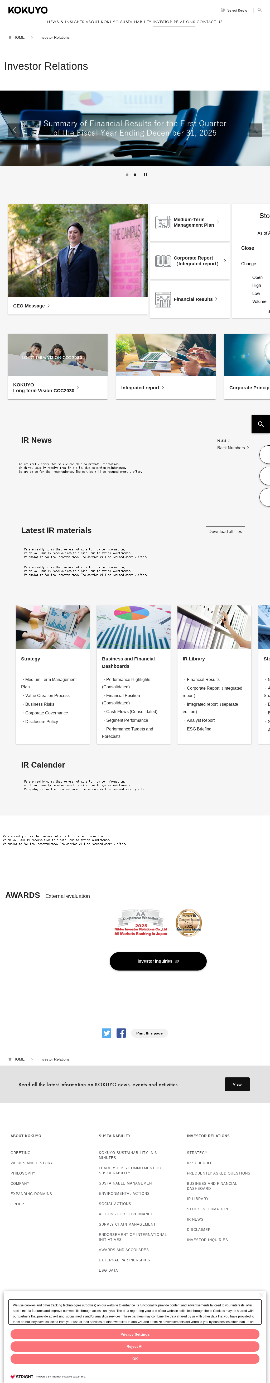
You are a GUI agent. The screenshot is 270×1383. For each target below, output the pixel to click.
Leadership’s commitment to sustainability (130, 1170)
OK (135, 1359)
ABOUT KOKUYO (26, 1136)
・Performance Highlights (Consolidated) (126, 683)
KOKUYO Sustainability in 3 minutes (128, 1155)
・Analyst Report (199, 720)
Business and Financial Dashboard (212, 1186)
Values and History (32, 1163)
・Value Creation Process (45, 695)
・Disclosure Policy (39, 721)
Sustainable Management (126, 1183)
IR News (195, 1219)
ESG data (108, 1270)
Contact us (210, 21)
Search (261, 424)
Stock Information (207, 1209)
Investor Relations (174, 21)
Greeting (21, 1153)
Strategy (197, 1153)
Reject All (135, 1346)
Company (20, 1184)
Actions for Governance (126, 1214)
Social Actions (115, 1204)
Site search (260, 10)
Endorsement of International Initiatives (133, 1237)
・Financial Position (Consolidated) (121, 699)
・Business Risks (37, 704)
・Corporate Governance (44, 713)
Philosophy (23, 1173)
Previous (14, 130)
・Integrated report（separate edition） (210, 708)
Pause (145, 174)
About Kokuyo (102, 21)
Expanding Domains (31, 1194)
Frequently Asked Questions (218, 1173)
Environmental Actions (124, 1194)
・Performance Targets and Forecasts (127, 733)
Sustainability (136, 21)
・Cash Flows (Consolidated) (129, 711)
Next (255, 130)
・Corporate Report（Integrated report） (212, 692)
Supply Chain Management (127, 1224)
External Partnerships (124, 1260)
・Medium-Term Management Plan (48, 683)
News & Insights (66, 21)
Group (17, 1204)
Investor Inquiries (207, 1240)
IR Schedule (200, 1163)
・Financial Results (201, 679)
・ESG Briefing (197, 729)
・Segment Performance (125, 720)
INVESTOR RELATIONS (208, 1136)
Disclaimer (199, 1230)
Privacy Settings (135, 1334)
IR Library (198, 1199)
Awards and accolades (124, 1250)
